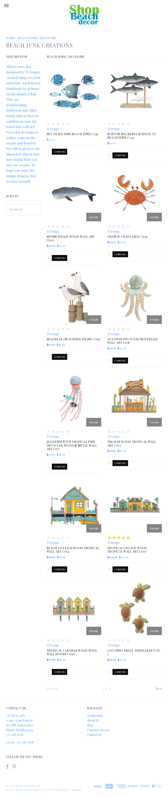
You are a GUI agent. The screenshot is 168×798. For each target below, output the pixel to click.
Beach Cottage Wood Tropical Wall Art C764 (73, 550)
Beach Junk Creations (37, 38)
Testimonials (95, 716)
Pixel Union (33, 789)
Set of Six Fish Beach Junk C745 (72, 134)
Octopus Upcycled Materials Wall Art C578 (132, 341)
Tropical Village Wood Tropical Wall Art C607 (127, 550)
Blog (90, 725)
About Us (93, 720)
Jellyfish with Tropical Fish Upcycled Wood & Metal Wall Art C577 (72, 445)
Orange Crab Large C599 (127, 237)
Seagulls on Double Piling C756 (73, 339)
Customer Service (98, 730)
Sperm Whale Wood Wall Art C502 (71, 238)
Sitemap (76, 789)
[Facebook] (7, 766)
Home (11, 38)
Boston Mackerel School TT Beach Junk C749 (131, 136)
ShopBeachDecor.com (27, 785)
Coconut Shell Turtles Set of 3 (133, 652)
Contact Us (94, 735)
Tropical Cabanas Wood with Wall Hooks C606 (72, 652)
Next (159, 689)
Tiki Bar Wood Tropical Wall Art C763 (131, 443)
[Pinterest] (14, 766)
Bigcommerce (63, 789)
